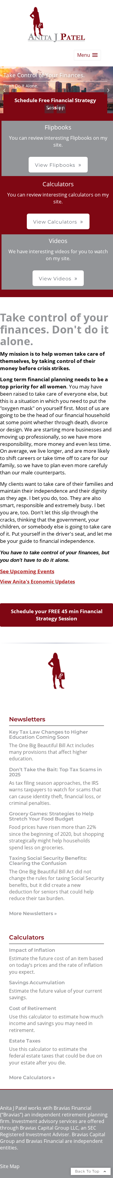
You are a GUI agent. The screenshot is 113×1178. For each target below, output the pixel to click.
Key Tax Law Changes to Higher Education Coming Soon (48, 734)
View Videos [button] (55, 279)
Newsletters (27, 719)
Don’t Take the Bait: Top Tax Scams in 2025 (55, 772)
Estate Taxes (24, 1041)
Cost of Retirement (32, 1008)
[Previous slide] (4, 89)
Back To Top (88, 1171)
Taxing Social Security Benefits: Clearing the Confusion (48, 860)
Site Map (10, 1166)
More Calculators (32, 1077)
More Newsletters (33, 913)
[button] (87, 55)
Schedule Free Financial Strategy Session (55, 104)
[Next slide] (108, 89)
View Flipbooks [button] (55, 165)
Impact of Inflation (32, 950)
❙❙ (61, 109)
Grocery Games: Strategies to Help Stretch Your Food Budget (51, 816)
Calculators (26, 937)
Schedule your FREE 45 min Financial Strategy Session (56, 615)
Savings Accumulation (37, 982)
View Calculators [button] (55, 222)
